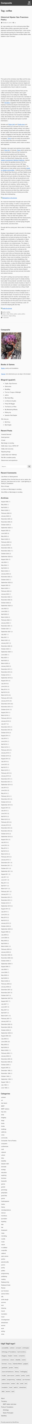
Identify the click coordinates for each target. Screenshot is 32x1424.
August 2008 (4, 966)
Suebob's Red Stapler (11, 415)
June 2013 (4, 813)
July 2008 (4, 969)
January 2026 (5, 516)
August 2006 (4, 1036)
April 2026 (4, 507)
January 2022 (5, 623)
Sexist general (5, 437)
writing (14, 316)
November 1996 (5, 1073)
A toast (3, 440)
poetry (4, 312)
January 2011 (5, 894)
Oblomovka (8, 386)
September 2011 (6, 871)
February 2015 (5, 773)
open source (4, 1256)
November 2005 (5, 1062)
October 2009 (5, 926)
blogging (3, 1117)
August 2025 (4, 530)
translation (4, 1314)
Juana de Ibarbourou (8, 1371)
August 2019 (4, 680)
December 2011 (5, 862)
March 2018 (4, 715)
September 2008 (6, 964)
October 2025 (5, 525)
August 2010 (4, 909)
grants (3, 1198)
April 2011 (4, 886)
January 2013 (5, 825)
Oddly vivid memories (7, 449)
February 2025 (5, 542)
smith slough (4, 1299)
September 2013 (6, 805)
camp (2, 1135)
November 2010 (5, 900)
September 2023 (6, 582)
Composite (6, 2)
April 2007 (4, 1013)
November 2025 (5, 522)
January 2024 (5, 574)
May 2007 (4, 1010)
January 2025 (5, 545)
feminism (3, 1178)
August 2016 (4, 735)
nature (3, 1244)
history (11, 314)
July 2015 (4, 761)
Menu (29, 4)
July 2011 (4, 877)
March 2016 (4, 747)
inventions (4, 1216)
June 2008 (4, 972)
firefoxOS (3, 1181)
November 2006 (5, 1027)
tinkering (3, 1308)
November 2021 (5, 626)
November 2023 (5, 577)
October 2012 (5, 834)
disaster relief (5, 1164)
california (3, 1132)
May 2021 (4, 637)
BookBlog (7, 389)
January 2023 (5, 594)
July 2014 (4, 787)
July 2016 (4, 738)
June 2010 (4, 914)
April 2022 (4, 614)
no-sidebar (4, 1247)
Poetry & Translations (7, 483)
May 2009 (4, 940)
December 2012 (5, 828)
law (2, 1227)
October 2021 (5, 628)
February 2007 (5, 1018)
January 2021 (5, 643)
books (4, 314)
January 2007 (5, 1021)
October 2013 (5, 802)
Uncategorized (5, 1319)
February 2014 (5, 796)
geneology (4, 1190)
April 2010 (4, 920)
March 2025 (4, 539)
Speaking (3, 1416)
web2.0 (16, 1387)
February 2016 (5, 750)
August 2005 (4, 1067)
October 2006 (5, 1030)
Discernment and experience (9, 460)
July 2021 (4, 634)
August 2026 (4, 501)
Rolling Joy (8, 412)
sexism (13, 1383)
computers (4, 1143)
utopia (10, 316)
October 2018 (5, 709)
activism (3, 1097)
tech (2, 1305)
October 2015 (5, 756)
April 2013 (4, 816)
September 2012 (6, 836)
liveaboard (4, 1230)
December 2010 (5, 897)
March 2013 (4, 819)
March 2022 (4, 617)
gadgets (25, 1364)
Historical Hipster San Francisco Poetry (14, 18)
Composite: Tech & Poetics (8, 1140)
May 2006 (4, 1044)
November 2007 (5, 992)
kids (2, 1224)
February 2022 (5, 620)
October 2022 (5, 603)
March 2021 (4, 640)
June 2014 (4, 790)
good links (4, 1195)
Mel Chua (7, 422)
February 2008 (5, 984)
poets (27, 1375)
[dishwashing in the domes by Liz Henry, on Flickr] (9, 198)
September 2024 (6, 556)
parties (3, 1259)
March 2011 (4, 888)
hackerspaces (5, 1201)
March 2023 (4, 588)
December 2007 (5, 989)
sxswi (21, 1383)
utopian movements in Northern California (12, 160)
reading (8, 312)
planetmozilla (5, 1262)
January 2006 (5, 1056)
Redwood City (5, 1282)
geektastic (4, 1367)
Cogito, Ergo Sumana (11, 383)
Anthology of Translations (9, 1352)
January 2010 (5, 923)
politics (23, 314)
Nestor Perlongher (8, 1413)
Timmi (9, 138)
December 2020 (5, 646)
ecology (3, 1169)
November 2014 (5, 782)
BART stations (5, 1109)
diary (2, 1158)
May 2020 (4, 657)
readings (18, 1379)
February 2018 (5, 718)
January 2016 (5, 753)
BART (3, 1106)
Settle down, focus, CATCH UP (9, 446)
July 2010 (4, 912)
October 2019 (5, 675)
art (2, 1100)
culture (3, 1155)
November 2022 (5, 600)
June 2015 (4, 764)
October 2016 (5, 732)
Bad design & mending (7, 443)
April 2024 (4, 568)
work (2, 1328)
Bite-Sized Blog (9, 398)
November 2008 (5, 958)
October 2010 (5, 903)
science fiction (5, 1294)
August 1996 (4, 1082)
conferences (4, 1146)
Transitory (4, 1401)
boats (2, 1123)
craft (2, 1149)
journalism (4, 1218)
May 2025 (4, 536)
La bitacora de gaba (10, 401)
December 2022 (5, 597)
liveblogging (23, 1371)
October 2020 (5, 649)
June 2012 (4, 845)
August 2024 (4, 559)
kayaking (3, 1221)
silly (2, 1296)
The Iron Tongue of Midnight (13, 392)
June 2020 (4, 655)
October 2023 (5, 579)
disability (3, 1161)
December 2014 (5, 779)
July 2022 (4, 608)
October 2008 (5, 961)
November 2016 (5, 730)
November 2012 (5, 831)
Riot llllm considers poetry (8, 457)
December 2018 (5, 704)
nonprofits (4, 1250)
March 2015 (4, 770)
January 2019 (5, 701)
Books (3, 368)
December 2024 (5, 548)
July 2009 (4, 935)
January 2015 (5, 776)
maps (2, 1233)
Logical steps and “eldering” (9, 454)
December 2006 (5, 1024)
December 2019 (5, 669)
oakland (3, 1253)
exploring (3, 1175)
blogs (2, 1120)
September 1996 (6, 1079)
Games (3, 374)
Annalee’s (7, 103)
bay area (3, 1112)
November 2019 (5, 672)
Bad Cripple (8, 425)
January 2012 (5, 860)
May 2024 (4, 565)
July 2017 (4, 724)
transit (3, 1311)
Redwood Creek (5, 1285)
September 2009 (6, 929)
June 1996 (4, 1088)
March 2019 (4, 695)
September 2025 (6, 527)
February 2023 (5, 591)
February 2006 (5, 1053)
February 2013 (5, 822)
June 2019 (4, 686)
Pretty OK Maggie (10, 404)
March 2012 (4, 854)
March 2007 (4, 1015)
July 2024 (4, 562)
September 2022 (6, 605)
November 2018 (5, 706)
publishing (4, 1276)
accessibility (5, 1348)
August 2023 (4, 585)
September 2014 (6, 784)
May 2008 (4, 975)
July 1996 (4, 1085)
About (3, 1398)
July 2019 (4, 683)
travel (2, 1317)
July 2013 (4, 810)
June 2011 (4, 880)
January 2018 (5, 721)
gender (3, 1187)
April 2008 (4, 978)
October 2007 (5, 995)
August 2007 (4, 1001)
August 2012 (4, 839)
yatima (7, 395)
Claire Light (11, 124)
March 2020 (4, 663)
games (3, 1184)
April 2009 (4, 943)
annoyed (18, 1348)
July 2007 (4, 1004)
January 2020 (5, 666)
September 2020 (6, 652)
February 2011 (5, 891)
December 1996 (5, 1070)
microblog (4, 1236)
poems (3, 1265)
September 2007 (6, 998)
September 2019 (6, 678)
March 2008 (4, 981)
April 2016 (4, 744)
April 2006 (4, 1047)
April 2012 (4, 851)
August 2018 (4, 712)
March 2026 (4, 510)
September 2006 (6, 1033)
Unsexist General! (6, 434)
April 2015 (4, 767)
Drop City (7, 150)
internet (3, 1213)
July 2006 (4, 1039)
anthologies (25, 1348)
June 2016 (4, 741)
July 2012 (4, 842)
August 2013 (4, 808)
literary (17, 1371)
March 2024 (4, 571)
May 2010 (4, 917)
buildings (3, 1129)
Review (3, 1288)
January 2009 (5, 952)
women (3, 1325)
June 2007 (4, 1007)
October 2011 (5, 868)
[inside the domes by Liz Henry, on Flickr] (6, 308)
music (3, 1242)
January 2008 (5, 987)
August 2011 (4, 874)
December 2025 (5, 519)
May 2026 (4, 504)
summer (3, 1302)
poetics (15, 314)
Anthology (6, 1410)
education (4, 1172)
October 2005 (5, 1065)
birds (2, 1115)
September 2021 (6, 631)
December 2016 (5, 727)
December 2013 (5, 799)
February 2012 (5, 857)
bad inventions (22, 1352)
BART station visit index (9, 1404)
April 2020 (4, 660)
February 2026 (5, 513)
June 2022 (4, 611)
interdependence (6, 1210)
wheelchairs (4, 1322)
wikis (3, 1391)
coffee (7, 314)
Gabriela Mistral (17, 1364)
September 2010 (6, 906)
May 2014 (4, 793)
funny (9, 1364)
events (24, 1360)
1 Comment (6, 317)
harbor (3, 1204)
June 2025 (4, 533)
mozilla (3, 1239)
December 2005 (5, 1059)
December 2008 (5, 955)
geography (4, 1192)
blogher (10, 1356)
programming (5, 1273)
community (4, 1138)
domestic (3, 1167)
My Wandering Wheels (11, 409)
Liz (15, 22)
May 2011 (4, 883)
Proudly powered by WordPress (10, 1422)
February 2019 (5, 698)
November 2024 (5, 551)
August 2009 (4, 932)
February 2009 (5, 949)
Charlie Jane (21, 124)
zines (2, 1334)
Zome (19, 150)
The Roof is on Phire (10, 407)
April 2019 (4, 692)
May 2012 (4, 848)
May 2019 (4, 689)
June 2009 (4, 937)
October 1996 (5, 1076)
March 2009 (4, 946)
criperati (3, 1152)
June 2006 (4, 1041)
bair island (4, 1103)
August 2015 (4, 758)
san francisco (4, 316)
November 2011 (5, 865)
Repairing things (5, 452)
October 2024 (5, 553)
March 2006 (4, 1050)
